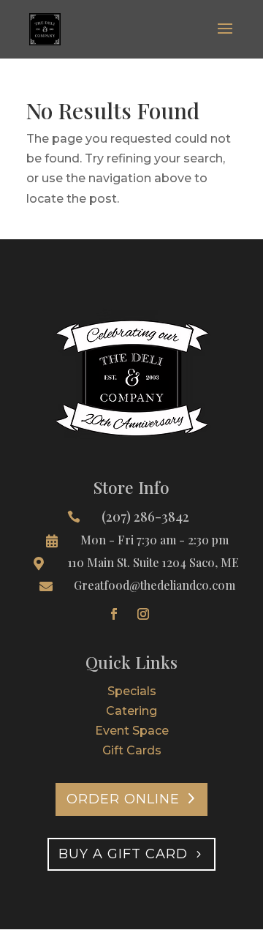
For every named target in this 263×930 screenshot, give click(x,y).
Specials (131, 691)
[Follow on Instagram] (143, 614)
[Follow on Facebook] (114, 614)
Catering (131, 711)
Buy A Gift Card (123, 854)
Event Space (132, 731)
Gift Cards (131, 750)
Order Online (123, 799)
